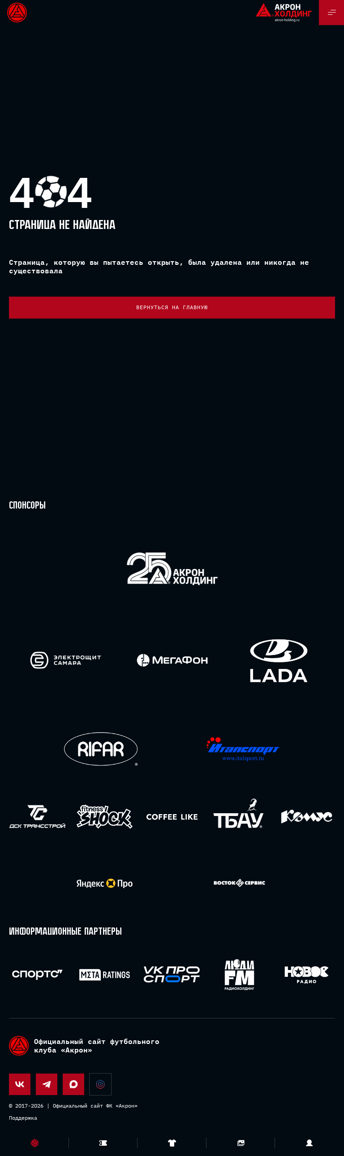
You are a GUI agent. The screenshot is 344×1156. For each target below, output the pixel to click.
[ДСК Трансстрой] (37, 817)
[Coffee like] (172, 817)
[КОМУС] (307, 817)
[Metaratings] (105, 975)
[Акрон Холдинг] (172, 570)
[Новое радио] (307, 975)
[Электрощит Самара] (65, 660)
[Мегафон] (172, 660)
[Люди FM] (239, 975)
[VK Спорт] (172, 974)
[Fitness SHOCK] (105, 817)
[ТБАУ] (239, 817)
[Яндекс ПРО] (105, 883)
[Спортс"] (37, 975)
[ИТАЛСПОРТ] (243, 750)
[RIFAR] (101, 749)
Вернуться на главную (171, 307)
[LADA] (278, 660)
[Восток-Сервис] (239, 883)
